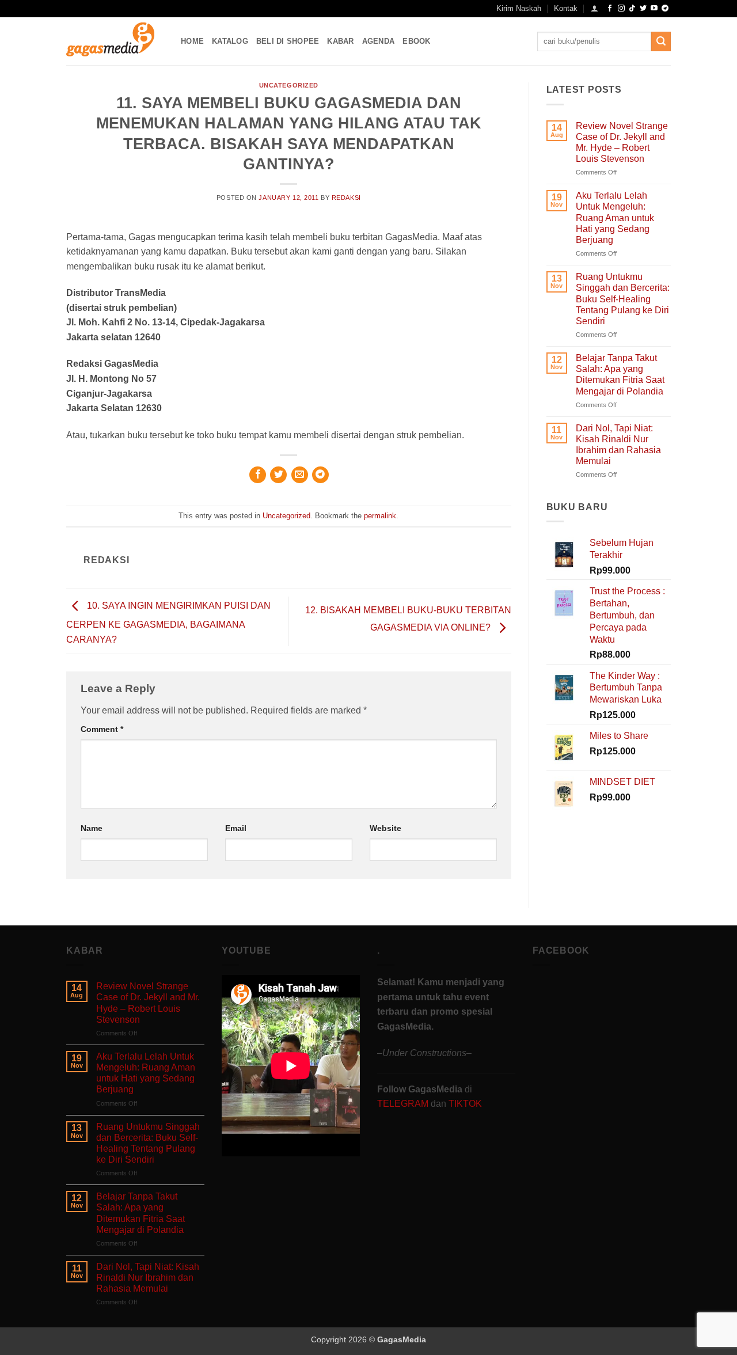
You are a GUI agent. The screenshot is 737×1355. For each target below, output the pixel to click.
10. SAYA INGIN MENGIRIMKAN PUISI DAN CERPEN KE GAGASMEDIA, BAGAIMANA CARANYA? (168, 623)
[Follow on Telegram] (665, 9)
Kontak (566, 8)
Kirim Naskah (518, 8)
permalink (380, 515)
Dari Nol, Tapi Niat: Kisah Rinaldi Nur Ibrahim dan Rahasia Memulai (618, 444)
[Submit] (661, 41)
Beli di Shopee (288, 41)
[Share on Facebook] (257, 474)
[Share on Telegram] (320, 474)
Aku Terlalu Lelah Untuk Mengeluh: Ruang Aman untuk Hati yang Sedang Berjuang (615, 218)
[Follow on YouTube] (654, 9)
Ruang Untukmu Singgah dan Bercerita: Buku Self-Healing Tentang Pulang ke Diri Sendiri (623, 299)
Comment (102, 729)
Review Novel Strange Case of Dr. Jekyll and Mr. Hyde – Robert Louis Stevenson (622, 142)
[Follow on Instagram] (621, 9)
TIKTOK (465, 1104)
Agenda (378, 41)
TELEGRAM (404, 1104)
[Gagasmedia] (115, 41)
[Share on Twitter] (278, 474)
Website (385, 828)
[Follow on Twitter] (643, 9)
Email (235, 828)
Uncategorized (288, 85)
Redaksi (346, 197)
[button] (594, 8)
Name (91, 828)
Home (192, 41)
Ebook (416, 41)
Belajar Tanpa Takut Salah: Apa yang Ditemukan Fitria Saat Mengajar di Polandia (620, 374)
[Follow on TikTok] (632, 9)
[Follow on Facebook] (609, 9)
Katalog (230, 41)
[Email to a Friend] (299, 474)
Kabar (340, 41)
